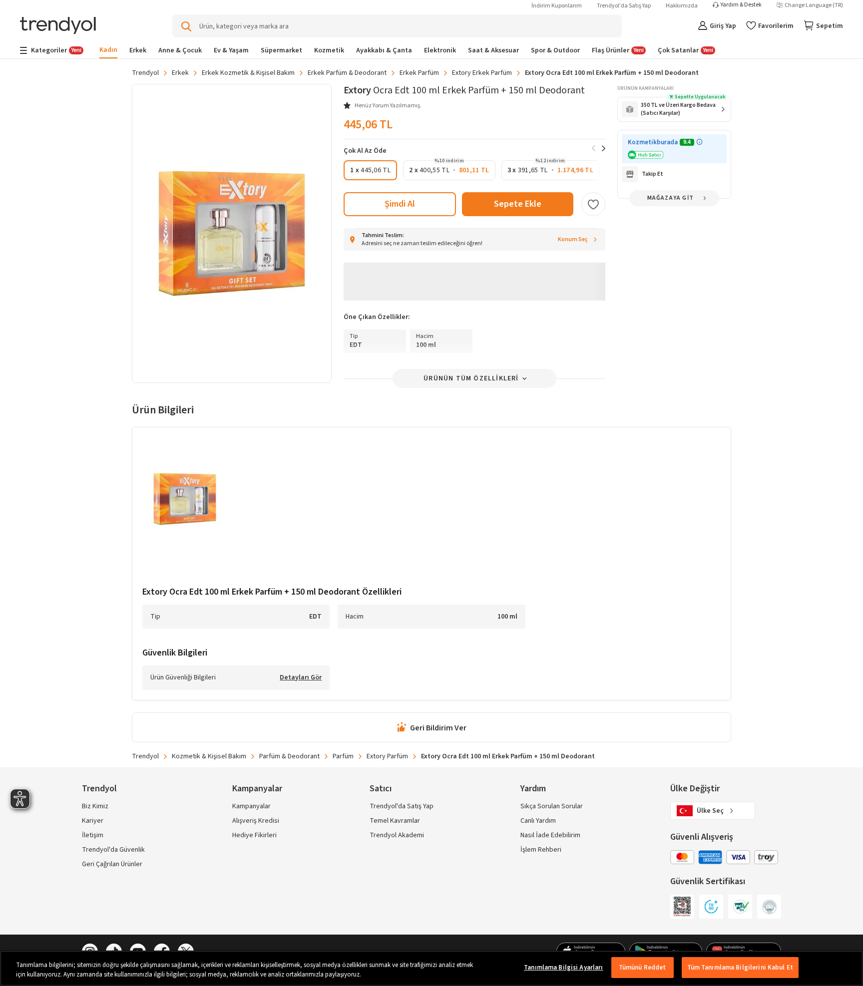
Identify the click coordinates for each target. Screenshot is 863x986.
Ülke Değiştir (695, 788)
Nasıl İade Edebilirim (550, 835)
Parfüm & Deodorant (289, 756)
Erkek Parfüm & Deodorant (347, 73)
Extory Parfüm (387, 756)
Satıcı (381, 788)
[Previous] (593, 148)
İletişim (92, 835)
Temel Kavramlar (395, 821)
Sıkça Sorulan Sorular (551, 806)
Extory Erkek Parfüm (482, 73)
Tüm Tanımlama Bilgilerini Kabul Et (740, 967)
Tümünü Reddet (642, 967)
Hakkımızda (682, 5)
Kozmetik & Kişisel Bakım (209, 756)
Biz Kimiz (95, 806)
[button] (370, 170)
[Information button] (699, 142)
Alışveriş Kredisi (255, 821)
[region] (431, 968)
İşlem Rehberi (540, 850)
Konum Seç (573, 239)
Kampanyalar (251, 806)
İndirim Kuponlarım (556, 5)
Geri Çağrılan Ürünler (112, 864)
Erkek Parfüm (419, 73)
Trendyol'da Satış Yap (624, 5)
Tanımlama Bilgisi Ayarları (563, 967)
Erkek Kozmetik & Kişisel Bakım (248, 73)
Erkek (180, 73)
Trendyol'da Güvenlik (113, 850)
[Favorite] (593, 204)
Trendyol (145, 73)
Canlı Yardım (538, 821)
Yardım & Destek (741, 4)
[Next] (603, 148)
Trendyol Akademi (397, 835)
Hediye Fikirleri (254, 835)
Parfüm (343, 756)
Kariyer (92, 821)
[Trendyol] (58, 26)
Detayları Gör (301, 677)
